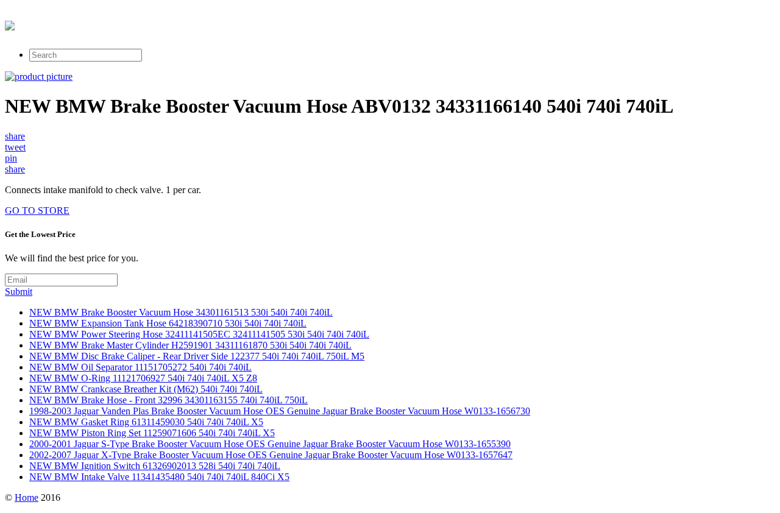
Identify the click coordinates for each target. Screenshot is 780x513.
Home (26, 497)
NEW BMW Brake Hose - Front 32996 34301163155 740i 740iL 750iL (168, 400)
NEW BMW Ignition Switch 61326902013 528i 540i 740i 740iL (154, 466)
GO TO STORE (37, 210)
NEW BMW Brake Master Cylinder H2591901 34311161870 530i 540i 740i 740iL (190, 345)
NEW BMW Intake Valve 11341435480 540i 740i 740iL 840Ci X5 (159, 477)
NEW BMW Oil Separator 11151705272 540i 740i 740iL (140, 367)
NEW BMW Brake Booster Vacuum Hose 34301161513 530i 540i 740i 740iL (181, 312)
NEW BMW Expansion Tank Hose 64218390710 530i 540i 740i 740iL (168, 323)
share (15, 136)
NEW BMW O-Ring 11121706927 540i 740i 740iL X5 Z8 (143, 378)
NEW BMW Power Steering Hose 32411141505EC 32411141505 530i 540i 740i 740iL (199, 334)
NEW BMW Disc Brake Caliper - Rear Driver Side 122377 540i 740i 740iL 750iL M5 (196, 356)
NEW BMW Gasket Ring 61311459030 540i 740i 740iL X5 (146, 422)
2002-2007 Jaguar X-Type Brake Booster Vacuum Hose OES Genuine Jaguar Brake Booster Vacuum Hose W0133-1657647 (270, 455)
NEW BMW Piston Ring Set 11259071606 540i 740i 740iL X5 (152, 433)
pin (11, 158)
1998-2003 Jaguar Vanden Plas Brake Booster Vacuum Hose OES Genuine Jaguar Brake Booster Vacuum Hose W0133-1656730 (279, 411)
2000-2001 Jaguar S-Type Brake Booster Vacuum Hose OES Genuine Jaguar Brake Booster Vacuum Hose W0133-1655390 (270, 444)
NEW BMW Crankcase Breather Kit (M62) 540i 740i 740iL (146, 389)
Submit (18, 291)
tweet (15, 147)
